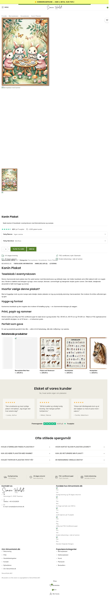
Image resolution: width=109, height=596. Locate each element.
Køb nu (31, 249)
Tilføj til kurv (18, 249)
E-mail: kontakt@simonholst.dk (13, 506)
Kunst (60, 558)
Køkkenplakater (63, 555)
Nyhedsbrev (7, 565)
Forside (4, 16)
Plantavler (61, 562)
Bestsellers (61, 565)
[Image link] (27, 490)
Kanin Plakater (36, 16)
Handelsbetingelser (9, 558)
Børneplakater (13, 16)
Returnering (7, 551)
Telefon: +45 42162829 (11, 501)
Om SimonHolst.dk (9, 569)
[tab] (6, 263)
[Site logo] (54, 7)
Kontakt (6, 562)
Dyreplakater (25, 16)
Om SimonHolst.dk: (11, 549)
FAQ (4, 555)
